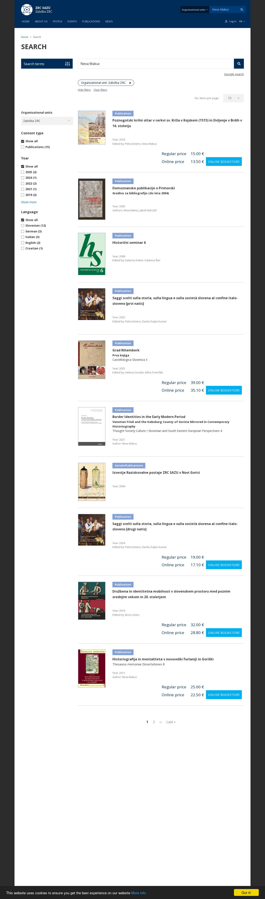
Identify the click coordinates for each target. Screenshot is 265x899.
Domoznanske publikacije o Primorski (143, 188)
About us (41, 21)
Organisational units (193, 9)
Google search (234, 74)
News (109, 21)
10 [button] (229, 98)
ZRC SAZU (43, 8)
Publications (91, 21)
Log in (232, 21)
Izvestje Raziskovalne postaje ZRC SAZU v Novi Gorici (156, 472)
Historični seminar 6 (129, 242)
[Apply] (242, 9)
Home (26, 21)
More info (138, 892)
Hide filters (84, 90)
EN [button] (240, 21)
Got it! (246, 892)
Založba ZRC (43, 11)
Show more (29, 202)
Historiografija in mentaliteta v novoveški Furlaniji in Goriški (163, 659)
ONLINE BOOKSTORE (224, 161)
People (57, 21)
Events (72, 21)
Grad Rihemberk (126, 350)
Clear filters (100, 90)
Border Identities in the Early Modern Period (148, 416)
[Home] (27, 9)
